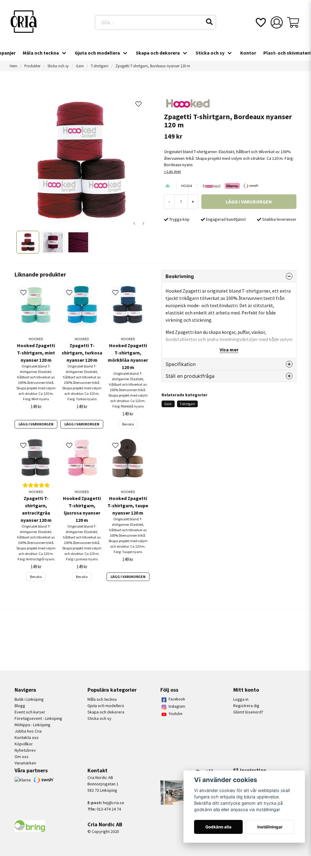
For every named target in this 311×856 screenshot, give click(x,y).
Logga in (240, 699)
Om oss (22, 756)
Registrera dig (246, 705)
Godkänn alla (218, 826)
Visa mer (229, 350)
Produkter (32, 65)
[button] (209, 21)
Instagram (177, 706)
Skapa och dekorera (158, 53)
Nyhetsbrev (25, 750)
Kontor (248, 53)
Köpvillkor (24, 744)
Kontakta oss (27, 737)
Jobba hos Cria (28, 731)
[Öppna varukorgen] (293, 22)
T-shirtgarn (99, 65)
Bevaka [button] (128, 424)
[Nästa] (143, 223)
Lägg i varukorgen (36, 424)
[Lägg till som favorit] (260, 22)
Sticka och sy (210, 53)
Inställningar (270, 826)
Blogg (20, 705)
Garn (80, 65)
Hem (13, 65)
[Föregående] (134, 223)
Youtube (175, 713)
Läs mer (174, 171)
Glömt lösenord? (248, 712)
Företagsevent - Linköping (38, 718)
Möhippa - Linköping (32, 724)
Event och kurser (30, 712)
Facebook (177, 699)
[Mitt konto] (276, 22)
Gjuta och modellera (97, 53)
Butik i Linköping (29, 699)
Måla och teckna (41, 53)
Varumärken (25, 763)
